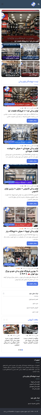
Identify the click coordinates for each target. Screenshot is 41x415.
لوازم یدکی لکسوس (35, 384)
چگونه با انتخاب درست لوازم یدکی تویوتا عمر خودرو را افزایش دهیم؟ (31, 340)
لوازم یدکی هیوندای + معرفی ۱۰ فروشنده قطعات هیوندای (31, 58)
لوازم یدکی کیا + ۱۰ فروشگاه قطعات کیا (26, 41)
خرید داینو (35, 304)
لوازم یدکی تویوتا (35, 382)
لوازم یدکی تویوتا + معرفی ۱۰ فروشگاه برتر (30, 74)
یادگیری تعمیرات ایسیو (34, 404)
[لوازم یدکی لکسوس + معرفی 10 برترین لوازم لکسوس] (10, 52)
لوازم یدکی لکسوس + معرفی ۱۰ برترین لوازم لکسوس (12, 58)
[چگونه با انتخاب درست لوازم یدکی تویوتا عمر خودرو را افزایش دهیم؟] (30, 329)
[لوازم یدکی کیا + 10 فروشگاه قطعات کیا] (20, 26)
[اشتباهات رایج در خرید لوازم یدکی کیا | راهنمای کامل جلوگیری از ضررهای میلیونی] (11, 329)
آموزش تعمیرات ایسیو (32, 308)
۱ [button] (22, 349)
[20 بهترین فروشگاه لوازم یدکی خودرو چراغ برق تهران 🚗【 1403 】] (10, 69)
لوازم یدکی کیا (36, 389)
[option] (20, 43)
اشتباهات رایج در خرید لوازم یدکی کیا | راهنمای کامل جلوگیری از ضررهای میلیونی (11, 341)
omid (35, 108)
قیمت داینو (35, 312)
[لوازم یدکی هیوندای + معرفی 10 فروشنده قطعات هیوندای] (30, 52)
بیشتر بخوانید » (32, 121)
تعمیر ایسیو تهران (33, 299)
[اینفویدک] (33, 4)
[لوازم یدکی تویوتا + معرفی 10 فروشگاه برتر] (30, 69)
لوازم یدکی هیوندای (35, 386)
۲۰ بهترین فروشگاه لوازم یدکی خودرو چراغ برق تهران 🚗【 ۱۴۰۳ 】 (12, 75)
